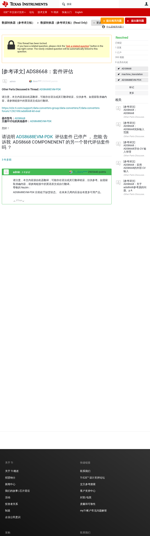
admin (13, 81)
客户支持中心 (87, 490)
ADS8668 (126, 68)
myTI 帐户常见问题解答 (93, 510)
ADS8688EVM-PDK (131, 80)
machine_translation (132, 74)
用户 (146, 4)
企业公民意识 (12, 517)
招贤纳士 (10, 477)
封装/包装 (85, 497)
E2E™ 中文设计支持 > (15, 12)
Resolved (122, 37)
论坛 (31, 12)
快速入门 (67, 12)
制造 (7, 510)
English (79, 12)
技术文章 (42, 12)
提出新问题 (137, 20)
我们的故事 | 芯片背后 (17, 490)
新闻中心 (10, 484)
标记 (131, 87)
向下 (23, 201)
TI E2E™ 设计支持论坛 (92, 477)
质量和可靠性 (88, 503)
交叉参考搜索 (87, 484)
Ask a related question (77, 46)
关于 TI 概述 (12, 471)
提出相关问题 (114, 20)
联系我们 (85, 471)
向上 (14, 201)
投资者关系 (11, 503)
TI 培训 (54, 12)
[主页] (27, 4)
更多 (99, 22)
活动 (7, 497)
